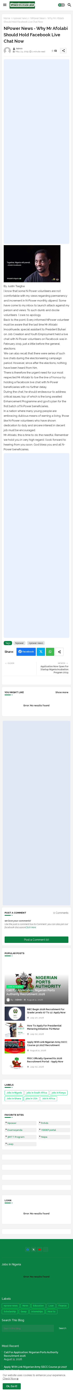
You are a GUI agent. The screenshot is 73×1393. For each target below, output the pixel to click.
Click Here (31, 927)
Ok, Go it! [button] (11, 1386)
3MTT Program (15, 1137)
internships (37, 1311)
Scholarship (10, 1311)
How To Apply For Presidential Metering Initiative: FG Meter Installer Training (44, 1028)
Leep (10, 1144)
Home (7, 18)
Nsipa (44, 1137)
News (25, 1305)
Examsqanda (14, 1130)
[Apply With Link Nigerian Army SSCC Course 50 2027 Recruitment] (15, 1046)
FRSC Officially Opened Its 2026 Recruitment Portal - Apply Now (45, 1060)
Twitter (41, 652)
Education (38, 1305)
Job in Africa (48, 1098)
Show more (61, 692)
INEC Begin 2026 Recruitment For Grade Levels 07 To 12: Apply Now (46, 1011)
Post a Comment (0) (36, 939)
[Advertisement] (36, 151)
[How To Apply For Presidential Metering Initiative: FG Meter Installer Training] (15, 1030)
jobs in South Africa (37, 1093)
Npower (19, 643)
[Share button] (59, 652)
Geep (24, 1311)
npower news (20, 18)
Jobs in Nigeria (14, 1093)
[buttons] (27, 1249)
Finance (62, 1305)
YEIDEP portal (48, 1130)
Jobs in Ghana (14, 1098)
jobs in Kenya (59, 1093)
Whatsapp (50, 652)
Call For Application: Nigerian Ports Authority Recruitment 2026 (31, 1354)
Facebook (28, 651)
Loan (51, 1305)
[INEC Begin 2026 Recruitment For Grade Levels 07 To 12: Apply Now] (15, 1014)
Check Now (9, 1378)
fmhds (44, 1123)
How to (51, 1311)
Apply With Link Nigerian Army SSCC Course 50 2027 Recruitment (47, 1044)
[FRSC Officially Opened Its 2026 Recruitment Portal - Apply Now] (15, 1063)
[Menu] (5, 5)
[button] (61, 5)
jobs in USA (31, 1098)
